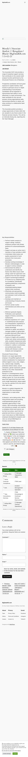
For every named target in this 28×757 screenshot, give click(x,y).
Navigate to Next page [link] (15, 464)
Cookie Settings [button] (7, 753)
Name (4, 554)
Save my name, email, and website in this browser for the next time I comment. (14, 570)
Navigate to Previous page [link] (12, 464)
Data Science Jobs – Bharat (14, 62)
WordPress (12, 624)
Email (4, 561)
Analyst (5, 62)
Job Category (10, 449)
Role (16, 470)
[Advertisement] (14, 20)
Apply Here (5, 424)
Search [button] (7, 454)
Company (6, 470)
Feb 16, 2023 (5, 60)
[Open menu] (25, 2)
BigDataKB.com (6, 2)
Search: (12, 466)
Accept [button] (15, 753)
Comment (5, 537)
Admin (13, 60)
